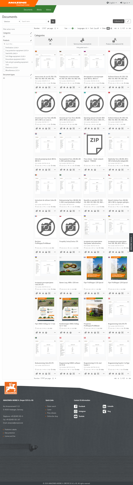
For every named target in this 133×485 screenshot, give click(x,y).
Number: (37, 28)
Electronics (11, 67)
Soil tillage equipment (15, 56)
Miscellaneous (12, 70)
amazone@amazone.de (15, 423)
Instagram (82, 411)
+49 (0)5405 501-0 (17, 416)
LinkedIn (110, 406)
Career (49, 409)
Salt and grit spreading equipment (17, 63)
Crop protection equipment (17, 50)
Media (39, 9)
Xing (109, 411)
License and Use (10, 436)
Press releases (51, 413)
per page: (50, 28)
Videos (48, 9)
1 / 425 (122, 28)
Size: (66, 28)
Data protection (10, 433)
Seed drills (11, 53)
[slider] (72, 28)
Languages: (81, 28)
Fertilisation (12, 47)
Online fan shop (52, 416)
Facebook (82, 406)
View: (104, 28)
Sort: (91, 28)
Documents (28, 9)
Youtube (81, 416)
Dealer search (51, 406)
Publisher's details (11, 429)
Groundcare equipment (15, 59)
